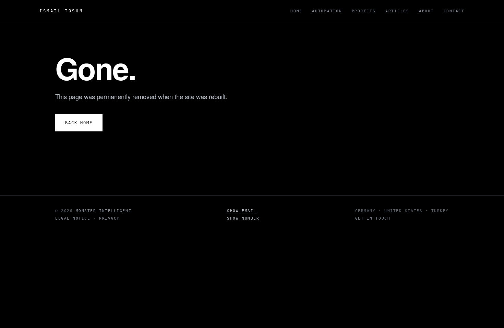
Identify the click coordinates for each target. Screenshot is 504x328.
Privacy (109, 218)
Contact (454, 11)
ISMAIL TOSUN (61, 11)
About (426, 11)
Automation (327, 11)
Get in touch (372, 218)
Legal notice (72, 218)
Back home (79, 122)
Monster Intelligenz (103, 211)
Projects (364, 11)
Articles (397, 11)
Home (296, 11)
